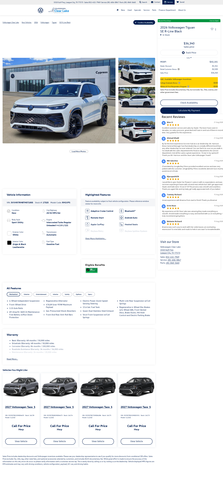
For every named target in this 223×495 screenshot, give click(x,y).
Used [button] (130, 10)
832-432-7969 (172, 257)
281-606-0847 (174, 260)
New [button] (123, 10)
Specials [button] (137, 10)
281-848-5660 (172, 263)
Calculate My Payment (189, 110)
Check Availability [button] (189, 102)
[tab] (13, 294)
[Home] (117, 10)
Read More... (12, 359)
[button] (59, 100)
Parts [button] (154, 10)
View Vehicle (21, 441)
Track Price (191, 52)
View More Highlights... (95, 238)
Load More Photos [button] (79, 151)
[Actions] (215, 29)
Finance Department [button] (167, 10)
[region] (189, 78)
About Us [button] (182, 10)
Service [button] (147, 10)
